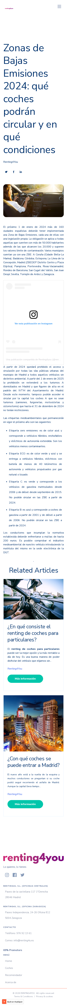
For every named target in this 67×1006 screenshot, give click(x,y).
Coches (9, 968)
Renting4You (10, 162)
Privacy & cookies (44, 996)
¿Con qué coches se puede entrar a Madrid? (33, 762)
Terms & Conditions (23, 996)
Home (8, 961)
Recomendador (13, 975)
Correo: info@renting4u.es (19, 940)
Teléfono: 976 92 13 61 (18, 933)
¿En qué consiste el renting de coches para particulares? (32, 633)
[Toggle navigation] (59, 6)
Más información (25, 679)
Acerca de (10, 982)
